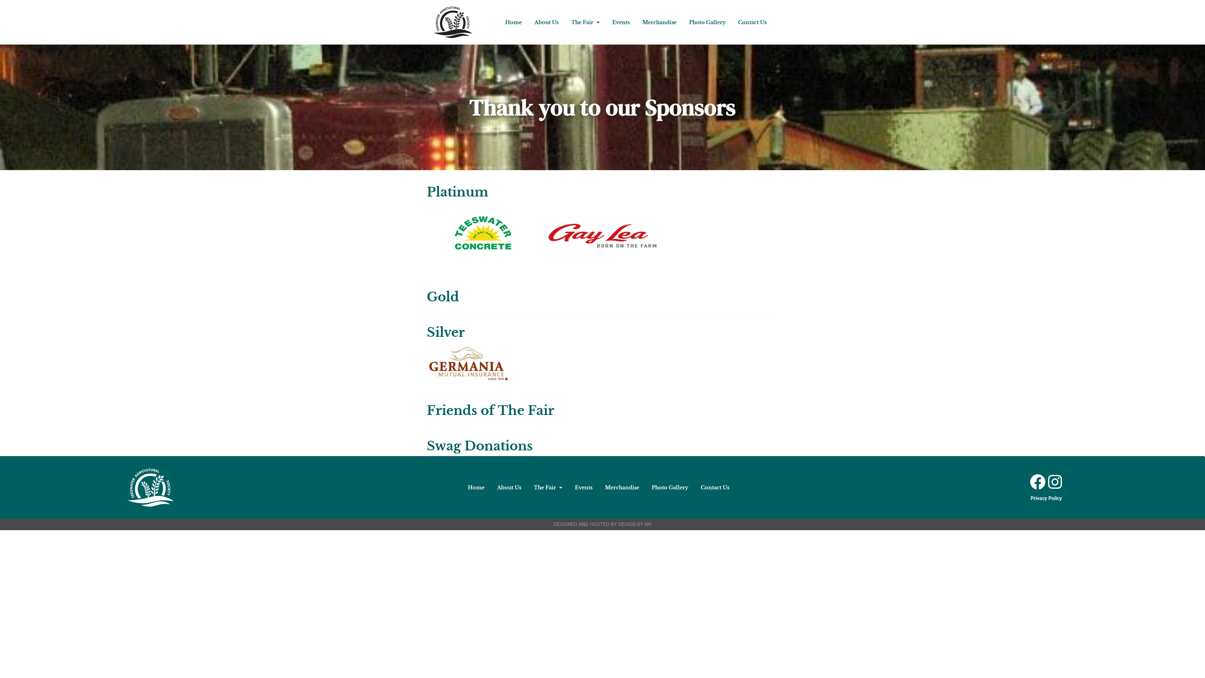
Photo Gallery (707, 22)
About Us (546, 22)
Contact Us (752, 22)
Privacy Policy (1046, 498)
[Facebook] (1038, 482)
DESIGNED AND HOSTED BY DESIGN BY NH (602, 524)
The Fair (582, 22)
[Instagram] (1055, 482)
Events (621, 22)
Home (513, 22)
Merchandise (659, 22)
